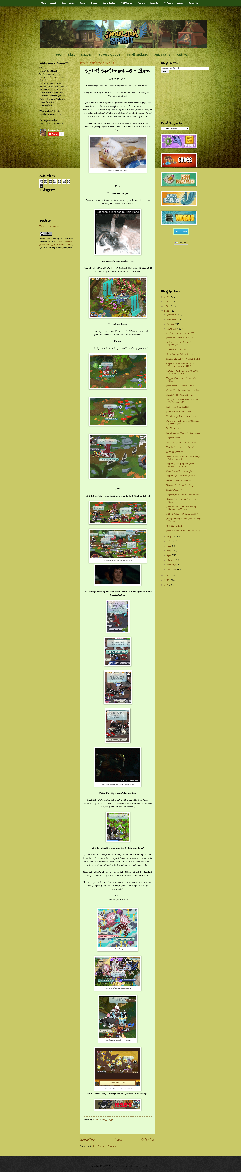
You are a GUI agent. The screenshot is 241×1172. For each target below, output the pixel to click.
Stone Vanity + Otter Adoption (179, 354)
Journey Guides (108, 55)
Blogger (148, 1166)
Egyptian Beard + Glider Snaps (180, 485)
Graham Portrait (174, 526)
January (171, 569)
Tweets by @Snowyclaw (51, 226)
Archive (182, 55)
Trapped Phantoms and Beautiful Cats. (181, 379)
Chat (63, 3)
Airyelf (129, 1166)
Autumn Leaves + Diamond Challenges (178, 343)
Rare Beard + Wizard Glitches (180, 385)
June (169, 546)
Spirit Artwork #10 (175, 451)
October (171, 324)
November (172, 319)
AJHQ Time (182, 243)
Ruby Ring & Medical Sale (178, 407)
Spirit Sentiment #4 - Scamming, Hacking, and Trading (181, 508)
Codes (73, 3)
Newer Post (87, 1139)
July (169, 541)
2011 (166, 584)
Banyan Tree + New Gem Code (180, 395)
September (172, 329)
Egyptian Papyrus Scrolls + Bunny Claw (182, 500)
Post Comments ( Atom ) (104, 1146)
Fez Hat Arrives (173, 428)
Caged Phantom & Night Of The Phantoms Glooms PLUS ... (180, 365)
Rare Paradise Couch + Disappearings (183, 530)
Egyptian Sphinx (173, 437)
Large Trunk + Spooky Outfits (180, 333)
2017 (167, 297)
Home (44, 3)
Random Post (181, 231)
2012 (167, 580)
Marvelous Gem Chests (177, 349)
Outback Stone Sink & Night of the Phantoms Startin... (182, 372)
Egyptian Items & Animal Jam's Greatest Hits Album (180, 465)
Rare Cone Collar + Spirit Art (179, 337)
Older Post (148, 1139)
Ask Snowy (162, 55)
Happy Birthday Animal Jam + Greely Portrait (183, 520)
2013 (167, 575)
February (171, 564)
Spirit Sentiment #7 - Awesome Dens (183, 359)
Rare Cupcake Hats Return (178, 480)
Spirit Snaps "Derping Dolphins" (180, 471)
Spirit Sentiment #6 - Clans (178, 411)
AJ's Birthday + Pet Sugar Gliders (182, 514)
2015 (167, 306)
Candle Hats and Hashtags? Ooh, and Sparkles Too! (183, 422)
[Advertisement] (120, 13)
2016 (167, 301)
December (172, 315)
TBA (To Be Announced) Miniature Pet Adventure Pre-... (182, 401)
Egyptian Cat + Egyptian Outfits (180, 475)
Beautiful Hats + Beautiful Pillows (182, 447)
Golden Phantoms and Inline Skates (182, 390)
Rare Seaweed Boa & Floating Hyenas (183, 433)
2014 (167, 311)
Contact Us (193, 3)
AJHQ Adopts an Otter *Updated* (181, 442)
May (169, 550)
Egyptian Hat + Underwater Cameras (182, 494)
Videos (181, 3)
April (169, 555)
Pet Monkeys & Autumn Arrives (181, 416)
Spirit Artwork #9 (174, 490)
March (170, 560)
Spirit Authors (137, 55)
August (170, 536)
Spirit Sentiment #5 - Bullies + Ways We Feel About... (183, 458)
